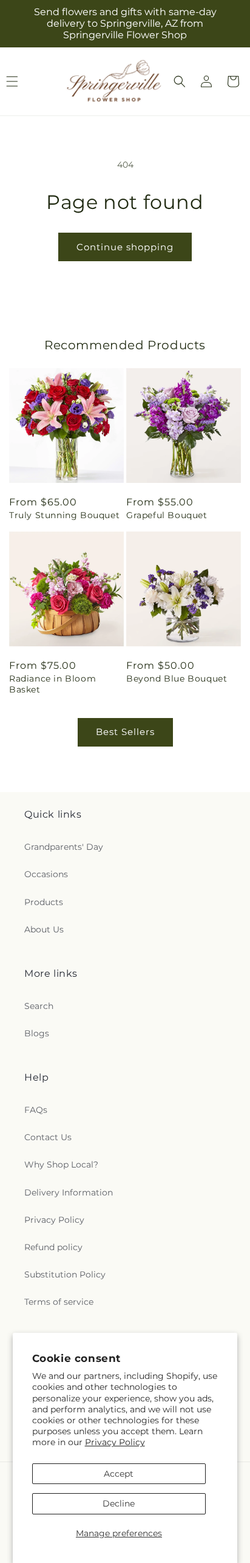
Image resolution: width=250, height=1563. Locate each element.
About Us (44, 929)
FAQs (35, 1109)
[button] (179, 81)
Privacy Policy (115, 1442)
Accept (118, 1473)
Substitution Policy (65, 1274)
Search (38, 1005)
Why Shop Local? (61, 1164)
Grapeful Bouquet (167, 515)
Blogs (36, 1033)
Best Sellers (125, 731)
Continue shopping (125, 247)
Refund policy (53, 1247)
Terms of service (58, 1301)
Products (43, 902)
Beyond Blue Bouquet (176, 678)
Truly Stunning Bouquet (64, 515)
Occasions (46, 874)
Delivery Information (68, 1192)
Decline (119, 1503)
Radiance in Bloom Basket (52, 684)
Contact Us (48, 1137)
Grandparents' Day (63, 846)
